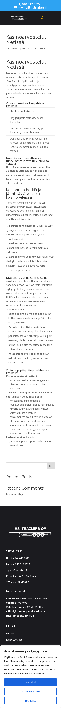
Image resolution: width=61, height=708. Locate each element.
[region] (30, 676)
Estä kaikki (30, 700)
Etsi (51, 466)
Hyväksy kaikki (30, 682)
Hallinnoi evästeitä (30, 691)
